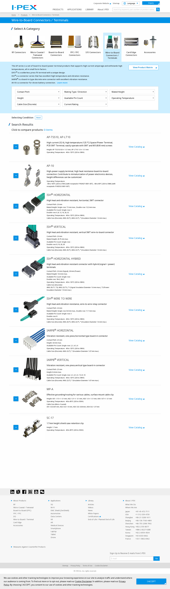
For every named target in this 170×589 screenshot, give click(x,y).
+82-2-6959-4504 (142, 532)
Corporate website (101, 3)
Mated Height (118, 91)
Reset (38, 117)
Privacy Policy (75, 566)
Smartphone (56, 528)
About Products (19, 500)
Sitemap (116, 3)
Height (20, 98)
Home (14, 15)
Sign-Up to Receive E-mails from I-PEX (127, 553)
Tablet (53, 534)
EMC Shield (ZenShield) (60, 510)
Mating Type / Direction (75, 91)
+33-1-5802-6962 (142, 539)
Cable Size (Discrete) (26, 104)
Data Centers (56, 516)
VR (52, 519)
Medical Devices (57, 525)
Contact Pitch (23, 91)
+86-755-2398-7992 (143, 523)
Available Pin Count (73, 98)
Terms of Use (87, 566)
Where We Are (131, 507)
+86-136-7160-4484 (143, 520)
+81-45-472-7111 (142, 511)
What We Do (130, 504)
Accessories (18, 525)
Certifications (93, 516)
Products (24, 15)
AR (52, 522)
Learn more (62, 82)
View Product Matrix (143, 67)
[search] (158, 9)
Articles (91, 504)
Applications (55, 500)
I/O (14, 516)
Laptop (54, 531)
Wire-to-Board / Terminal (23, 519)
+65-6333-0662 (142, 536)
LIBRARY (89, 9)
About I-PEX (103, 9)
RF (14, 504)
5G (52, 504)
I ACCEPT (151, 581)
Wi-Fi (53, 507)
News (90, 510)
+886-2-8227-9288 (143, 529)
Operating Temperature (123, 98)
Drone (53, 537)
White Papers (93, 513)
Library (90, 500)
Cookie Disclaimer (101, 566)
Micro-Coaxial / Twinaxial (23, 507)
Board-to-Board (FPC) (22, 510)
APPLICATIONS (74, 9)
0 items (48, 129)
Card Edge (17, 522)
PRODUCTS (58, 9)
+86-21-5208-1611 (143, 517)
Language (131, 3)
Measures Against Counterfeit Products (29, 547)
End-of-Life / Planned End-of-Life (101, 519)
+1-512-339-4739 (142, 514)
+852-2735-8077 (142, 526)
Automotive (55, 513)
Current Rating (71, 104)
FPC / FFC (17, 513)
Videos (90, 507)
